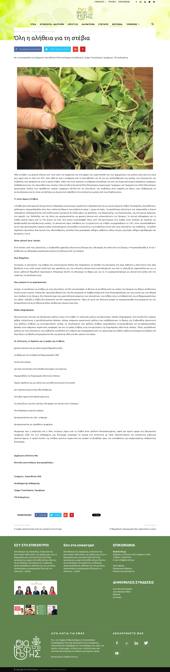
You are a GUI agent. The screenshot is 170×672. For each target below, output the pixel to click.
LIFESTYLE (73, 24)
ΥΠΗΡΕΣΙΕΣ (99, 2)
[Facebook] (136, 2)
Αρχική (16, 31)
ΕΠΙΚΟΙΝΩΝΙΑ (124, 2)
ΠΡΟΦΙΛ (112, 2)
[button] (153, 24)
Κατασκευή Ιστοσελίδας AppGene (53, 669)
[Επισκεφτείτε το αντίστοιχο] (19, 610)
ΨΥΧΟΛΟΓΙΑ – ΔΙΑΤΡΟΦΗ (52, 24)
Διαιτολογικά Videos (122, 592)
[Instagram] (141, 2)
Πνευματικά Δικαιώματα (124, 571)
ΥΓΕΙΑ (33, 24)
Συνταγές (117, 597)
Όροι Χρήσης (118, 566)
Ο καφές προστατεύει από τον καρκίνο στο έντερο (38, 529)
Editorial (116, 594)
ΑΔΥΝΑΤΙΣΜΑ (88, 24)
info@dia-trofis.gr (70, 657)
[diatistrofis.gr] (85, 12)
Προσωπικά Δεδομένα (122, 568)
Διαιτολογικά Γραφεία (122, 589)
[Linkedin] (145, 2)
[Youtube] (154, 2)
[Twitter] (150, 2)
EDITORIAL (117, 24)
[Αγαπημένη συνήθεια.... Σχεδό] (41, 610)
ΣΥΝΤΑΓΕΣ (103, 24)
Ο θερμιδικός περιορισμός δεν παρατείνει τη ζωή (133, 529)
